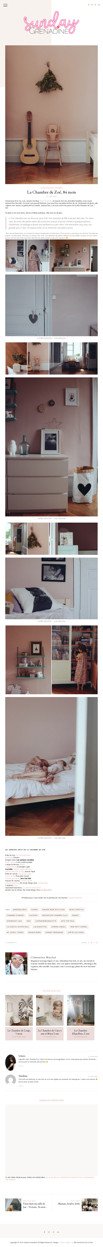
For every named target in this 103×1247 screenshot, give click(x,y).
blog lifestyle (77, 909)
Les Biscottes (42, 883)
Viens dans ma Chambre (51, 187)
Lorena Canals (26, 881)
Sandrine (23, 1075)
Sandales (8, 858)
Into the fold (67, 921)
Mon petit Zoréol (78, 927)
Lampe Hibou (10, 867)
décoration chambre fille (54, 915)
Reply (21, 1065)
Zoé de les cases (76, 932)
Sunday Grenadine (54, 932)
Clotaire (33, 915)
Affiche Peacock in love (14, 871)
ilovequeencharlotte (45, 921)
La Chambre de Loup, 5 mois (19, 1032)
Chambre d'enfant (15, 915)
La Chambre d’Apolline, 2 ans (80, 1032)
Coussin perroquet (12, 878)
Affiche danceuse (12, 883)
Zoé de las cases (24, 874)
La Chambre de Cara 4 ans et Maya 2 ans (50, 1032)
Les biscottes (40, 927)
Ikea (16, 885)
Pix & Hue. (89, 1242)
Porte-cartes (10, 862)
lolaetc (22, 1056)
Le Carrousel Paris (23, 855)
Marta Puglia (65, 1242)
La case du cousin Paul (32, 888)
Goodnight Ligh (14, 921)
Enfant (75, 915)
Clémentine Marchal (43, 957)
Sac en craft (10, 876)
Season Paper (34, 932)
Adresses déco (20, 909)
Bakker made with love (22, 869)
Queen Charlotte (45, 201)
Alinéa (22, 864)
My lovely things (15, 932)
